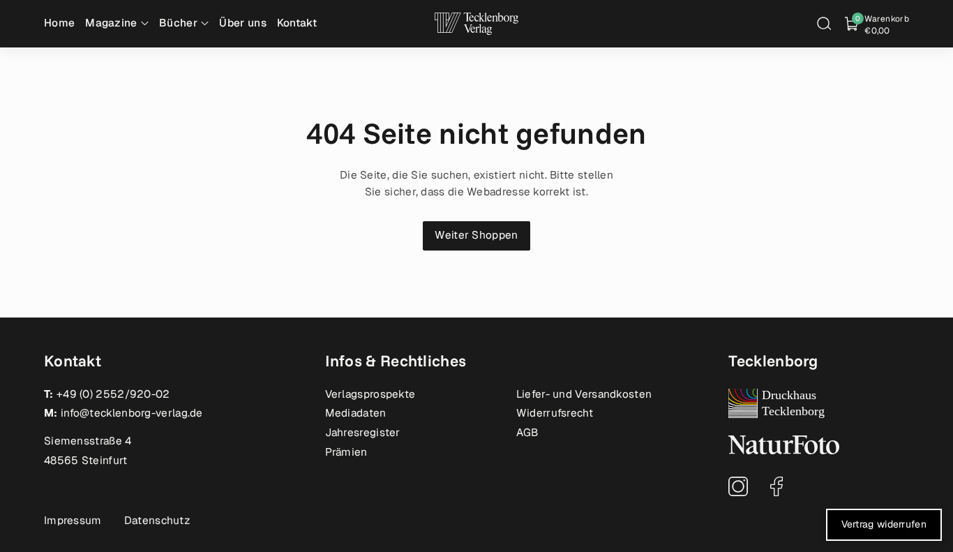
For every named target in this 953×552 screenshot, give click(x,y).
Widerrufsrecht (554, 413)
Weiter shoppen (476, 235)
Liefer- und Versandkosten (584, 394)
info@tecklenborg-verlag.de (132, 413)
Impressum (73, 521)
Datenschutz (157, 521)
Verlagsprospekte (370, 394)
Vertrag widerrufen (883, 524)
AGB (527, 433)
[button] (824, 24)
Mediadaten (356, 413)
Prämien (346, 452)
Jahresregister (362, 433)
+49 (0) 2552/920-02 (113, 394)
